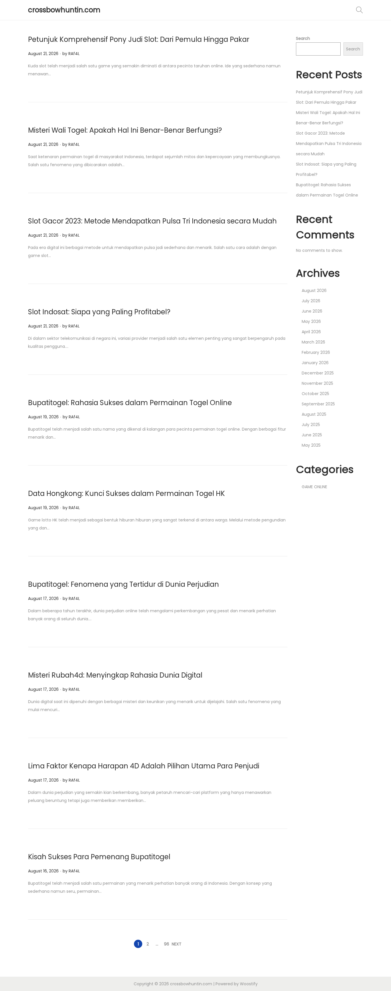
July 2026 (311, 301)
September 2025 (318, 404)
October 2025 (315, 394)
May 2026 (311, 321)
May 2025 (311, 445)
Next (176, 944)
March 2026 (313, 342)
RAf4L (74, 53)
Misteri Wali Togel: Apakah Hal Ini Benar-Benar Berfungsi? (125, 130)
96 (166, 944)
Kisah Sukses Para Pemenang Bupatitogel (99, 857)
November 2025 (317, 383)
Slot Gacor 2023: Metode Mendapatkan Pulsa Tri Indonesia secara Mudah (152, 221)
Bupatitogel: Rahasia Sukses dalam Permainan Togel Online (130, 402)
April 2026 (311, 332)
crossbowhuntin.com (64, 10)
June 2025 (312, 435)
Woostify (249, 984)
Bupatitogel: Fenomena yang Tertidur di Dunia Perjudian (123, 584)
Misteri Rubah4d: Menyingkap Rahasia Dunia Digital (115, 675)
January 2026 (315, 363)
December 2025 (318, 373)
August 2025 (314, 414)
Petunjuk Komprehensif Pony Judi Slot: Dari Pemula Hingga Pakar (138, 39)
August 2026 (314, 290)
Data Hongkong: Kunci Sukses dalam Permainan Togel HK (126, 493)
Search (303, 38)
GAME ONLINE (314, 487)
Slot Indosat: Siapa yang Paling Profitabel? (99, 312)
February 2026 (316, 352)
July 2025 (311, 424)
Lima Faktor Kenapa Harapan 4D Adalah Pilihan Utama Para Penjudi (143, 766)
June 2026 (312, 311)
